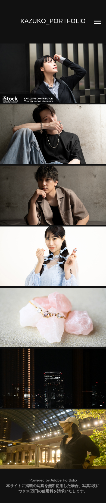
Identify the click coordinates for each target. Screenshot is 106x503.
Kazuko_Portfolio (53, 20)
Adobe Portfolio (64, 480)
